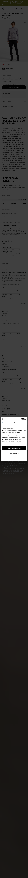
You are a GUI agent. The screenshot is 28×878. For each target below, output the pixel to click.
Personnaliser (13, 453)
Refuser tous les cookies (13, 458)
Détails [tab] (13, 422)
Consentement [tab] (5, 422)
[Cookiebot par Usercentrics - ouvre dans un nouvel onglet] (20, 419)
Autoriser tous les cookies (14, 448)
